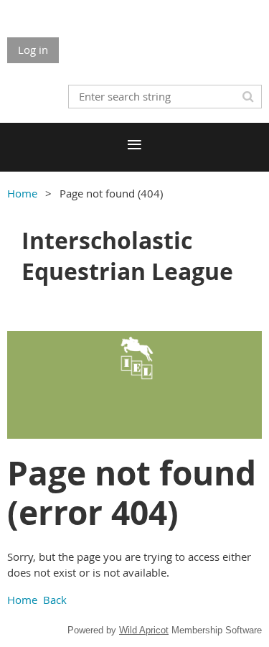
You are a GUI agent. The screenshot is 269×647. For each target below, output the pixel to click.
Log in (33, 49)
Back (55, 599)
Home (22, 193)
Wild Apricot (144, 630)
